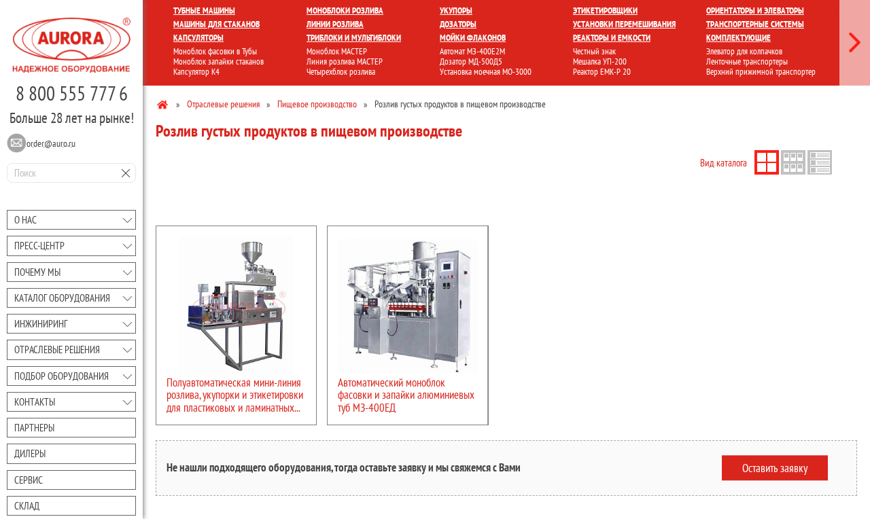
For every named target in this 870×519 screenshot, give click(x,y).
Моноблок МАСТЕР (337, 51)
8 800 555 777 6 (72, 93)
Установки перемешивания (624, 24)
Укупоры (456, 10)
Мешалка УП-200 (600, 61)
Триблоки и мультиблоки (354, 37)
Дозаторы (458, 24)
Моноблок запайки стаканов (218, 61)
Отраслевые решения (57, 349)
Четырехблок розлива (341, 71)
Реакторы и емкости (611, 37)
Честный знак (594, 51)
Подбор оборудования (61, 376)
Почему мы (37, 272)
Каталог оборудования (62, 297)
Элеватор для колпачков (744, 51)
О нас (25, 219)
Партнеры (34, 427)
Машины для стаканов (216, 24)
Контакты (34, 401)
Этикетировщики (605, 10)
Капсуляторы (198, 37)
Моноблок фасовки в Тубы (215, 51)
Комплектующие (738, 37)
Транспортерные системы (755, 24)
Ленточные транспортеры (747, 61)
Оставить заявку (774, 467)
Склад (26, 505)
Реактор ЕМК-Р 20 (602, 71)
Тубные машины (204, 10)
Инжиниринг (40, 323)
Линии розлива (335, 24)
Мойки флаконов (473, 37)
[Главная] (163, 104)
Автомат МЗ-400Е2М (472, 51)
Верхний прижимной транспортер (761, 71)
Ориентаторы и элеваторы (755, 10)
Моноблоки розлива (345, 10)
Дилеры (30, 453)
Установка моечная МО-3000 (486, 71)
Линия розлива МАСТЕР (345, 61)
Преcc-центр (39, 245)
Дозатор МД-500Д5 (471, 61)
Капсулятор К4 (196, 71)
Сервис (28, 479)
